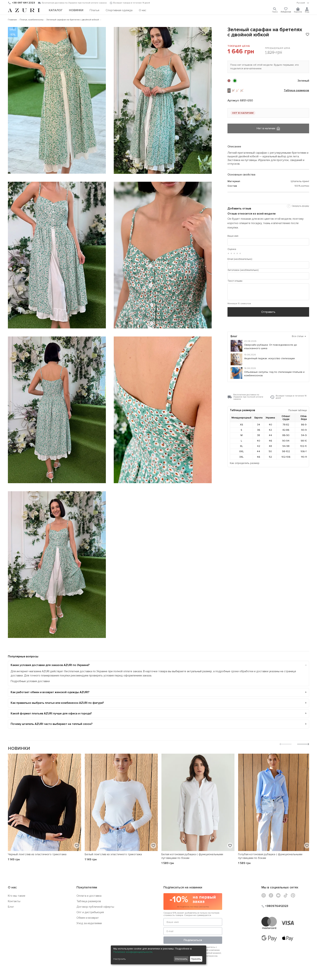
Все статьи (299, 336)
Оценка (231, 249)
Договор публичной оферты (95, 907)
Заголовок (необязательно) (242, 270)
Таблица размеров (296, 90)
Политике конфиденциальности (132, 952)
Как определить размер (244, 463)
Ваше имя (232, 236)
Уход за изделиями (89, 923)
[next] (303, 744)
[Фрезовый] (228, 80)
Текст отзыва (234, 280)
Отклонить (181, 958)
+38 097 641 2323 (23, 2)
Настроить (119, 958)
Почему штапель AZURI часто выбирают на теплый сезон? (51, 724)
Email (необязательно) (239, 259)
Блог (11, 907)
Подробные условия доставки (30, 681)
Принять (196, 958)
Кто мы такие (16, 896)
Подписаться (193, 940)
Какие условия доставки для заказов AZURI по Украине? (50, 665)
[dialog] (158, 954)
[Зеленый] (234, 80)
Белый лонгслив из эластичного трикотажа (113, 854)
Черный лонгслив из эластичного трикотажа (37, 854)
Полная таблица (297, 410)
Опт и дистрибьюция (90, 912)
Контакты (14, 901)
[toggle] (303, 2)
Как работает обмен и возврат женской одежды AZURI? (50, 692)
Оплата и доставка (88, 896)
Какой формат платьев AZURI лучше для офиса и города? (51, 713)
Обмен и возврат (87, 918)
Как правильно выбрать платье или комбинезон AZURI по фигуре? (57, 703)
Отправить (268, 312)
